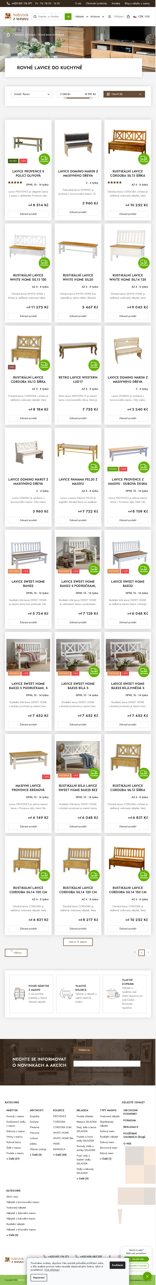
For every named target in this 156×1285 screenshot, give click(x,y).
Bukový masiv (106, 1153)
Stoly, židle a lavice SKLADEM (86, 1129)
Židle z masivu (13, 1147)
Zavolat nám (138, 1259)
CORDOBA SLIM (62, 1127)
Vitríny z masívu (14, 1136)
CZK (140, 16)
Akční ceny (12, 1196)
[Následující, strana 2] (141, 953)
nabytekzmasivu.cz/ (119, 1256)
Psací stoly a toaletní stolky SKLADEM (84, 1159)
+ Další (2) (12, 1235)
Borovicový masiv (108, 1147)
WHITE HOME (61, 1133)
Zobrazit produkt (28, 214)
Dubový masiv (107, 1142)
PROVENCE (59, 1116)
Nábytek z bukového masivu (20, 1218)
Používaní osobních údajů (134, 1135)
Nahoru (18, 952)
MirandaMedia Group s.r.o (140, 1280)
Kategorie (13, 1190)
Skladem (82, 1110)
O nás (78, 3)
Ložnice (34, 1138)
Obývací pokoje (38, 1149)
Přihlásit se (84, 1050)
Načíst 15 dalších (78, 942)
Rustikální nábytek (109, 1136)
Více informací (52, 1270)
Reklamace (130, 1127)
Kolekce (58, 1110)
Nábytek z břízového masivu (21, 1229)
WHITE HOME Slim (63, 1138)
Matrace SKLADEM (87, 1122)
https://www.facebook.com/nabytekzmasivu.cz (110, 1256)
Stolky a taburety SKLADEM (85, 1171)
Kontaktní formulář (138, 1265)
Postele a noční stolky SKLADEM (85, 1138)
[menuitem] (82, 16)
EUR (147, 16)
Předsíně (34, 1127)
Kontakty (116, 3)
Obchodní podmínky (96, 3)
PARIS (56, 1144)
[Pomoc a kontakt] (147, 1276)
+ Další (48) (60, 1154)
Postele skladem (85, 1116)
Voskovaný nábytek (110, 1116)
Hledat (68, 15)
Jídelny (33, 1144)
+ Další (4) (83, 1178)
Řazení (26, 94)
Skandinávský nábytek (106, 1124)
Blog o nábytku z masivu (137, 3)
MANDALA (59, 1149)
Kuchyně (34, 1122)
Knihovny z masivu (15, 1131)
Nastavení (38, 1277)
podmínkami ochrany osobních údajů (116, 1072)
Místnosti (36, 1110)
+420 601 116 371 (58, 1256)
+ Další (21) (12, 1158)
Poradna (129, 1120)
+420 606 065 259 (91, 1256)
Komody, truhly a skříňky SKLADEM (86, 1148)
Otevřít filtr (117, 94)
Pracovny (34, 1133)
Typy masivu (108, 1110)
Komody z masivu (15, 1116)
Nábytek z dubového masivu (21, 1213)
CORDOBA (59, 1122)
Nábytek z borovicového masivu (22, 1202)
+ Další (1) (105, 1158)
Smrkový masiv (107, 1131)
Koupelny (34, 1116)
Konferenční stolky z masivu (15, 1124)
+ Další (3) (36, 1154)
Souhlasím (117, 1265)
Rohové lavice (13, 1142)
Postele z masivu (15, 1153)
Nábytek (12, 1110)
